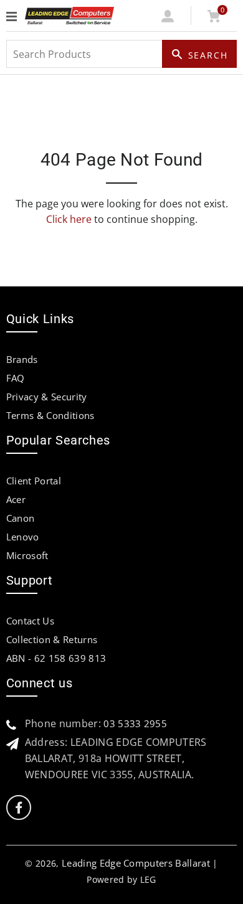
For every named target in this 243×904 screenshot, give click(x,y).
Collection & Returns (51, 639)
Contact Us (30, 620)
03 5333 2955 (135, 723)
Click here (69, 219)
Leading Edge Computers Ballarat (136, 863)
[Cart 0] (214, 19)
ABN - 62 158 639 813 (56, 658)
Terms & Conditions (50, 415)
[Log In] (167, 19)
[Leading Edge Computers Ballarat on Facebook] (18, 807)
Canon (20, 518)
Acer (16, 499)
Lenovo (22, 536)
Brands (22, 359)
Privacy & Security (46, 396)
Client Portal (33, 480)
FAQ (15, 378)
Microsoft (27, 555)
